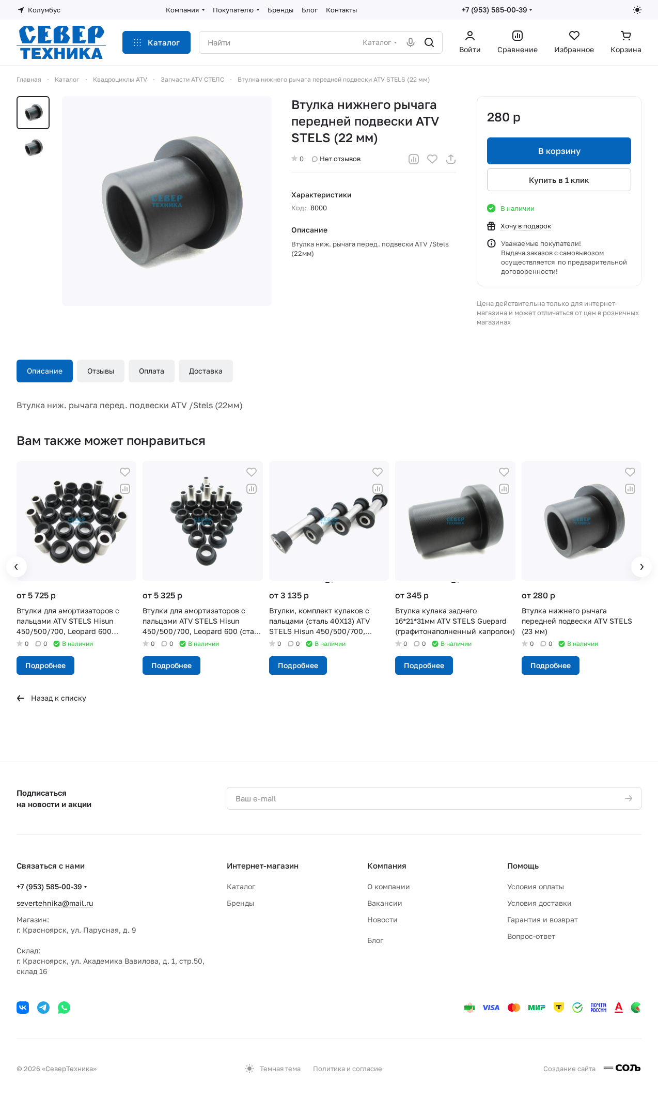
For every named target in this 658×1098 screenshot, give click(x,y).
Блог (375, 940)
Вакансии (384, 903)
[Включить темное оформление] (637, 10)
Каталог (241, 886)
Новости (382, 919)
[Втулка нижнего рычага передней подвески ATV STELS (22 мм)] (167, 201)
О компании (388, 886)
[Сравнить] (414, 159)
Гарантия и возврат (542, 919)
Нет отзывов (340, 158)
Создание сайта (570, 1068)
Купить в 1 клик (559, 179)
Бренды (240, 903)
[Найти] (429, 42)
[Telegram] (43, 1007)
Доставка (206, 370)
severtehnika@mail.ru (55, 903)
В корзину (559, 151)
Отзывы (100, 370)
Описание (44, 370)
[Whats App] (64, 1007)
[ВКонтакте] (23, 1007)
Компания (386, 865)
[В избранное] (432, 159)
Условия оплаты (535, 886)
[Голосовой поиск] (410, 42)
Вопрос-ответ (531, 936)
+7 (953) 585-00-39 (494, 9)
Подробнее (45, 665)
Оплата (151, 370)
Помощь (523, 865)
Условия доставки (539, 903)
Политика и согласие (347, 1068)
